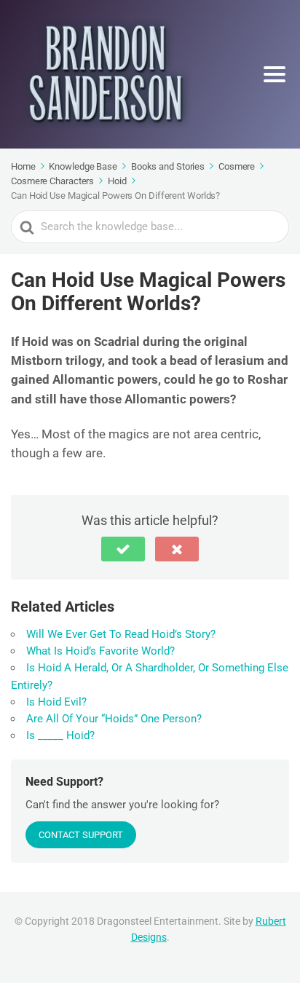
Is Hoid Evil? (56, 701)
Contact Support (81, 834)
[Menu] (274, 74)
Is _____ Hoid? (60, 735)
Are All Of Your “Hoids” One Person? (114, 718)
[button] (123, 549)
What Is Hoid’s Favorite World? (100, 651)
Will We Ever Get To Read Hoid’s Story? (121, 634)
